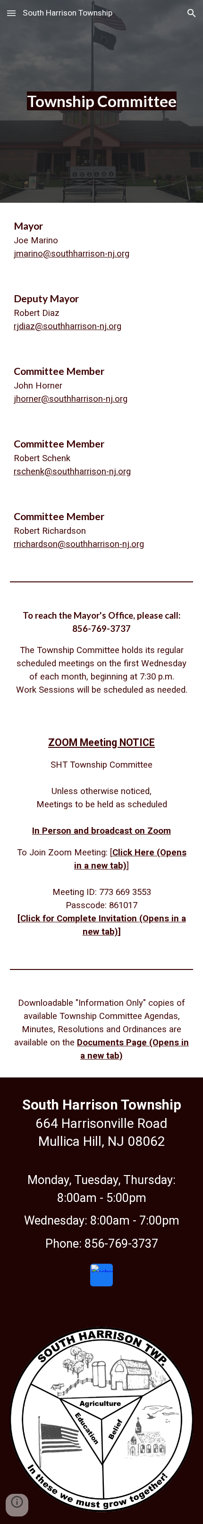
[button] (11, 13)
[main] (102, 101)
